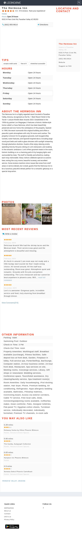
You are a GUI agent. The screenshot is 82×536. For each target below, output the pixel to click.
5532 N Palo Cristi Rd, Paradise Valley (68, 54)
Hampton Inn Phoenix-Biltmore (16, 458)
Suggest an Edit (65, 66)
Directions (43, 25)
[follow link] (44, 508)
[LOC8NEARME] (12, 2)
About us (7, 511)
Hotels (4, 14)
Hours (4, 16)
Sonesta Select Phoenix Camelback (18, 471)
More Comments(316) (10, 303)
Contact (7, 514)
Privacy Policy (9, 519)
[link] (11, 214)
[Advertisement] (27, 34)
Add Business (9, 508)
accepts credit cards (10, 64)
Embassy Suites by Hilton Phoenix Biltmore (21, 430)
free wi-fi (24, 64)
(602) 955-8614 (11, 25)
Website (62, 62)
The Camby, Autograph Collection (17, 444)
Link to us (7, 517)
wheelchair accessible (37, 64)
